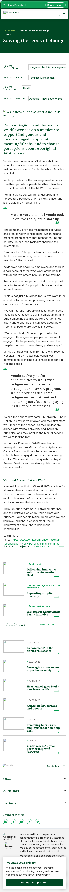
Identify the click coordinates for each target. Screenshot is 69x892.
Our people (9, 31)
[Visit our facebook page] (13, 821)
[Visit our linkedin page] (5, 821)
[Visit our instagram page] (21, 821)
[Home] (12, 13)
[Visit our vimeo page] (37, 821)
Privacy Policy (42, 874)
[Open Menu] (64, 14)
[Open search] (58, 14)
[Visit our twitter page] (29, 821)
